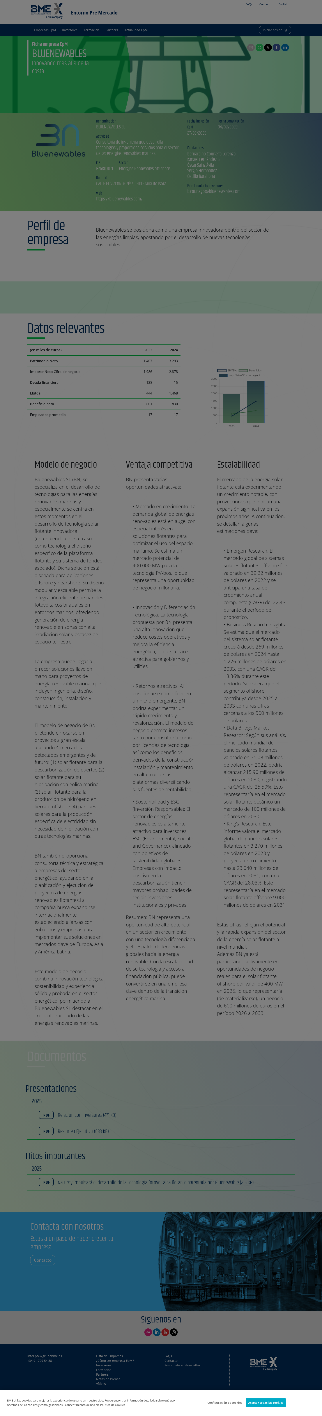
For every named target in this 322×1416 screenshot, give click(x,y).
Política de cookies (112, 1405)
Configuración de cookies (224, 1403)
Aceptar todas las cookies (265, 1403)
